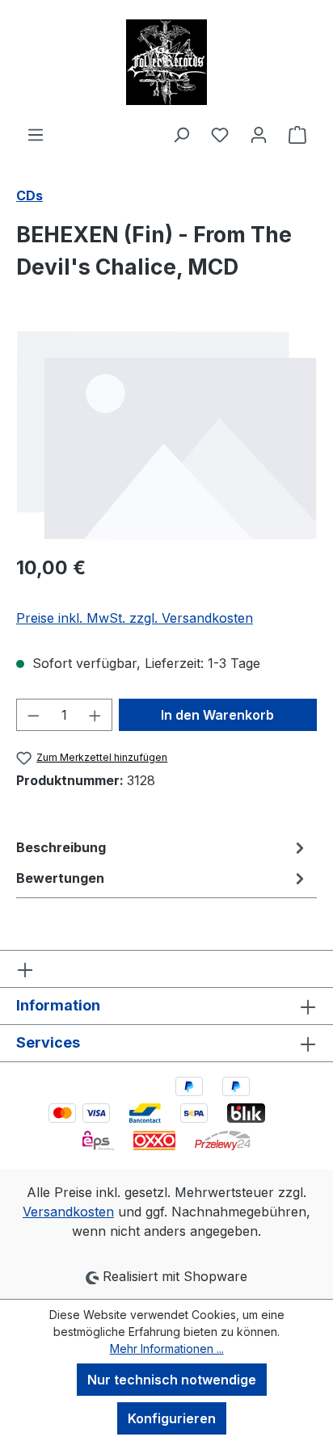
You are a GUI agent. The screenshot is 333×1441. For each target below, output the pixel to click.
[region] (166, 434)
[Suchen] (181, 134)
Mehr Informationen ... (167, 1348)
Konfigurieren (172, 1418)
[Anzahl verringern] (33, 715)
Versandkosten (68, 1212)
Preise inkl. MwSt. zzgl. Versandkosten (134, 618)
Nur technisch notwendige (171, 1380)
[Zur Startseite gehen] (166, 62)
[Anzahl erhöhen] (95, 715)
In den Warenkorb (217, 715)
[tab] (162, 847)
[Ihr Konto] (258, 134)
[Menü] (35, 134)
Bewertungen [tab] (60, 878)
